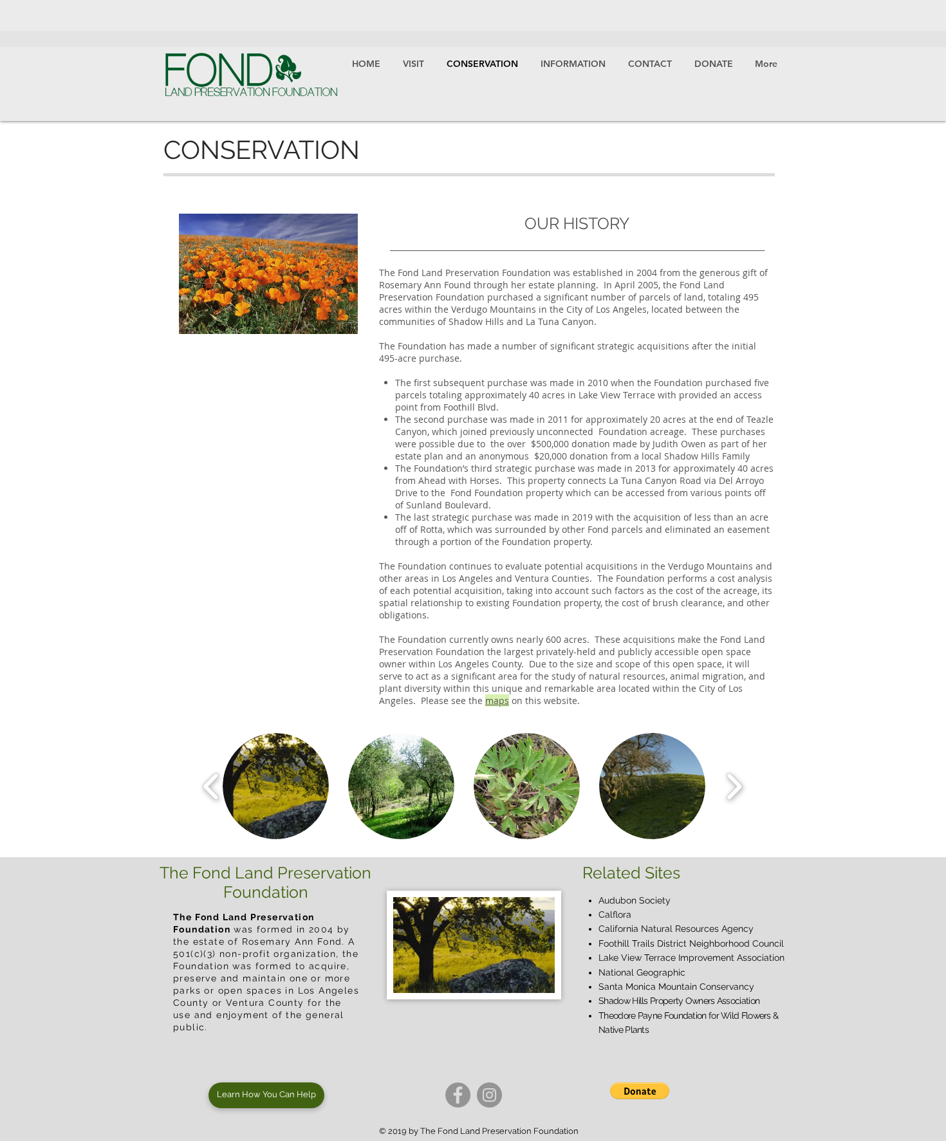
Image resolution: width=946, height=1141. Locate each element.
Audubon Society (634, 900)
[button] (276, 786)
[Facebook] (457, 1095)
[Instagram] (489, 1095)
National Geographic (641, 972)
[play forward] (733, 786)
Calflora (614, 914)
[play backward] (211, 786)
